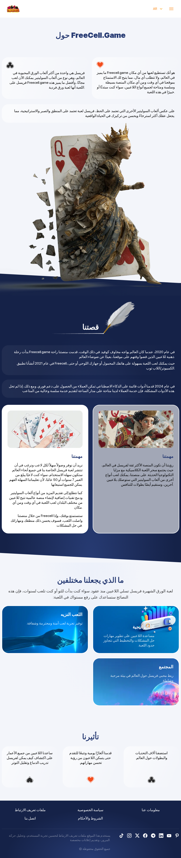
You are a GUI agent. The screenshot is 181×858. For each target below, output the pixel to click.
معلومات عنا (151, 810)
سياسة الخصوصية (90, 810)
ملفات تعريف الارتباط (30, 810)
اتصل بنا (30, 818)
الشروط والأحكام (90, 818)
